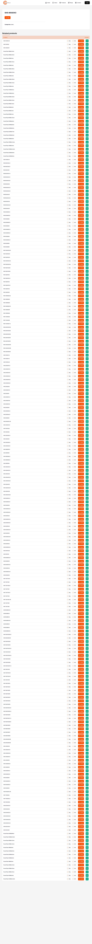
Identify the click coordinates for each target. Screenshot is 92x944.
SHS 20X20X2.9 (6, 379)
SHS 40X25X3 (6, 767)
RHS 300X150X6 (7, 351)
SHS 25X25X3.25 (7, 421)
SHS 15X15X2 (6, 44)
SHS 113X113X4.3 (7, 676)
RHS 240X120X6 (7, 341)
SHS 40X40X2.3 (6, 477)
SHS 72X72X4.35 (7, 599)
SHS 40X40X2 (6, 473)
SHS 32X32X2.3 (6, 435)
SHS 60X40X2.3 (6, 812)
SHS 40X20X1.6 (6, 749)
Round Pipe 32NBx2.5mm (8, 871)
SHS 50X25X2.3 (6, 781)
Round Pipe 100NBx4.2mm (9, 878)
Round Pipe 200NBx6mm (8, 156)
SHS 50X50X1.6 (6, 501)
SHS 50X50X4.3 (6, 529)
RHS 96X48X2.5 (6, 222)
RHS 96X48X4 (6, 236)
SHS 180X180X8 (6, 735)
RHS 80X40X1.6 (6, 177)
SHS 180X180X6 (6, 728)
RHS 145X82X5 (6, 309)
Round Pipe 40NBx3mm (8, 75)
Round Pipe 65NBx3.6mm (8, 100)
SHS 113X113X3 (6, 669)
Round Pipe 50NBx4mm (8, 86)
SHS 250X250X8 (7, 739)
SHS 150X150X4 (6, 700)
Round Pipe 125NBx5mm (8, 138)
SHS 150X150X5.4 (7, 711)
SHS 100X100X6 (6, 662)
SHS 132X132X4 (6, 686)
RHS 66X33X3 (6, 170)
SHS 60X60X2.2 (6, 547)
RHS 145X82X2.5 (7, 295)
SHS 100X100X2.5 (7, 634)
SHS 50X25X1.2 (6, 770)
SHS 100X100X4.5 (7, 655)
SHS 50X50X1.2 (6, 498)
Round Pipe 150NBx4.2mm (9, 149)
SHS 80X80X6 (6, 627)
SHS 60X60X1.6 (6, 540)
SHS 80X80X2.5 (6, 610)
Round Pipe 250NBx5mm (8, 128)
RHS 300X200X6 (7, 344)
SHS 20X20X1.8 (6, 372)
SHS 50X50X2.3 (6, 508)
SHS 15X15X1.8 (6, 40)
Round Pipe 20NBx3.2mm (8, 844)
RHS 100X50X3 (6, 253)
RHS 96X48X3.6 (6, 232)
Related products (9, 33)
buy (70, 40)
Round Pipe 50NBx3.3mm (8, 82)
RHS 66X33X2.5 (6, 166)
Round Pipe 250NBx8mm (8, 833)
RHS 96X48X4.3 (6, 239)
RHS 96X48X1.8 (6, 215)
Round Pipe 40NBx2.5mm (8, 72)
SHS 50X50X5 (6, 533)
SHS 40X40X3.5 (6, 487)
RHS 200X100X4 (7, 327)
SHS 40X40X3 (6, 484)
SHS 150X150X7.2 (7, 718)
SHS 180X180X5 (6, 725)
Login (87, 2)
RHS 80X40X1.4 (6, 173)
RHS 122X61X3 (6, 281)
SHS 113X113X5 (6, 679)
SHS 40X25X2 (6, 760)
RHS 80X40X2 (6, 184)
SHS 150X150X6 (6, 714)
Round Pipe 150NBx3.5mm (9, 837)
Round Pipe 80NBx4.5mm (8, 117)
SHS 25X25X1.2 (6, 390)
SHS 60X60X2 (6, 543)
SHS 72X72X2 (6, 582)
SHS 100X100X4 (6, 651)
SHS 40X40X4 (6, 491)
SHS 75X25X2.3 (6, 798)
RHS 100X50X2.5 (7, 250)
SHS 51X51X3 (6, 554)
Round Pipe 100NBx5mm (8, 89)
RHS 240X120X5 (7, 337)
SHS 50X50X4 (6, 526)
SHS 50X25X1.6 (6, 774)
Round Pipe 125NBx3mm (8, 145)
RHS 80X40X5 (6, 208)
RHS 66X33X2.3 (6, 163)
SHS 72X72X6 (6, 606)
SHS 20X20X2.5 (6, 383)
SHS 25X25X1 (6, 393)
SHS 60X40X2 (6, 809)
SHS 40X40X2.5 (6, 480)
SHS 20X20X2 (6, 386)
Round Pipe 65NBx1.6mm (8, 103)
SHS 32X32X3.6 (6, 445)
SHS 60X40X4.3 (6, 823)
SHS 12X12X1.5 (6, 358)
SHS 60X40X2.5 (6, 816)
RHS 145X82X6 (6, 313)
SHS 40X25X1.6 (6, 756)
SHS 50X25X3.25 (7, 791)
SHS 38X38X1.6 (6, 449)
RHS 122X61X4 (6, 288)
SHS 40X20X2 (6, 746)
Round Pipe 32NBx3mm (8, 65)
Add (8, 17)
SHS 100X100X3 (6, 644)
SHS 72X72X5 (6, 603)
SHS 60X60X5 (6, 575)
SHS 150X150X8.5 (7, 721)
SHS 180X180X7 (6, 732)
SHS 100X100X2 (6, 641)
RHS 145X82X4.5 (7, 306)
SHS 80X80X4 (6, 617)
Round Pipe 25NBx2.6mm (8, 54)
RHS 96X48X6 (6, 246)
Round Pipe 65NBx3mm (8, 110)
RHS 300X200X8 (7, 348)
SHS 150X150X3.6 (7, 707)
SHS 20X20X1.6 (6, 369)
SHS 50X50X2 (6, 505)
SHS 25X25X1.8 (6, 400)
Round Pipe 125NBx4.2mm (9, 142)
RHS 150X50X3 (6, 257)
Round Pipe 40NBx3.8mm (8, 79)
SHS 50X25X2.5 (6, 784)
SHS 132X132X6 (6, 693)
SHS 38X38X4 (6, 463)
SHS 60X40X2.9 (6, 819)
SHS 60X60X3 (6, 561)
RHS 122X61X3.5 (6, 285)
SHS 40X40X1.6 (6, 470)
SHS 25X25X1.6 (6, 404)
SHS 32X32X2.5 (6, 442)
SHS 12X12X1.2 (6, 355)
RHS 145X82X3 (6, 299)
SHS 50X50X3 (6, 515)
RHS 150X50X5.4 (7, 264)
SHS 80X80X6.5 (6, 631)
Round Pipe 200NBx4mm (8, 152)
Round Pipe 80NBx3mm (8, 114)
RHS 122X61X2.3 (6, 278)
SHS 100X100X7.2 (7, 665)
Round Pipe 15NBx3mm (8, 861)
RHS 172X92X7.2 (7, 323)
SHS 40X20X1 (6, 47)
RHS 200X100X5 (7, 330)
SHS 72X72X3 (6, 589)
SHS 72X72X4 (6, 596)
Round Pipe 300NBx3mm (8, 851)
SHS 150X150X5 (6, 704)
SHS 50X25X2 (6, 777)
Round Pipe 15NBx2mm (8, 847)
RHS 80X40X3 (6, 194)
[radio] (67, 40)
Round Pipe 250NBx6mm (8, 124)
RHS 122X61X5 (6, 292)
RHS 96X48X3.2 (6, 229)
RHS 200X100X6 (7, 334)
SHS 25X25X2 (6, 407)
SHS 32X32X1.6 (6, 425)
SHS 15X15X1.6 (6, 159)
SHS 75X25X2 (6, 795)
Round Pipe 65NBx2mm (8, 107)
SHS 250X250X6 (7, 742)
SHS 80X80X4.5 (6, 620)
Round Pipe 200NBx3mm (8, 135)
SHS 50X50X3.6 (6, 522)
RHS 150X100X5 (6, 267)
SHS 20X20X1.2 (6, 365)
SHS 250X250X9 (7, 638)
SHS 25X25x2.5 (6, 414)
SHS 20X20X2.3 (6, 376)
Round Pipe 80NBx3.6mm (8, 96)
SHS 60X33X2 (6, 830)
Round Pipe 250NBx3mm (8, 854)
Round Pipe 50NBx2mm (8, 875)
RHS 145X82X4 (6, 302)
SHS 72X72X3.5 (6, 592)
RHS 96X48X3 (6, 225)
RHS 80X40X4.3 (6, 205)
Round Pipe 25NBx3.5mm (8, 61)
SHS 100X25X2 (6, 802)
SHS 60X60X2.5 (6, 557)
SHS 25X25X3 (6, 418)
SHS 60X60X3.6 (6, 564)
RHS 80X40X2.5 (6, 191)
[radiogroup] (71, 41)
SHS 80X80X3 (6, 613)
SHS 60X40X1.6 (6, 805)
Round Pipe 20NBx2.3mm (8, 864)
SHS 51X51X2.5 (6, 550)
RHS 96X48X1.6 (6, 212)
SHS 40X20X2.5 (6, 753)
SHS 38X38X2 (6, 452)
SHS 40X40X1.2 (6, 466)
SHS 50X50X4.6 (6, 536)
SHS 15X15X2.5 (6, 362)
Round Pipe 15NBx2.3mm (8, 51)
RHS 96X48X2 (6, 218)
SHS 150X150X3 (6, 697)
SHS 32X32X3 (6, 438)
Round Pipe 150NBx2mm (8, 121)
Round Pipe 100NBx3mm (8, 93)
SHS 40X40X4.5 (7, 494)
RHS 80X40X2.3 (6, 187)
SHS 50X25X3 (6, 788)
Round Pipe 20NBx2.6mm (8, 868)
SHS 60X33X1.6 (6, 826)
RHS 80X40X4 (6, 201)
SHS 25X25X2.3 (6, 411)
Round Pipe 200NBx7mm (8, 131)
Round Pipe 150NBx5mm (8, 857)
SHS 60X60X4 (6, 568)
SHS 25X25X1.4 (6, 397)
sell (75, 40)
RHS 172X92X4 (6, 316)
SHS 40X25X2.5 (6, 763)
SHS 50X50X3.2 (6, 519)
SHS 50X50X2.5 (6, 512)
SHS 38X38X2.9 (6, 459)
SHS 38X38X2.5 (6, 456)
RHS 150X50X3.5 (7, 260)
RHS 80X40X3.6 (6, 198)
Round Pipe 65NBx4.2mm (8, 840)
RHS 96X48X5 (6, 243)
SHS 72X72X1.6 (6, 578)
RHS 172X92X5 (6, 320)
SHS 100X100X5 (6, 658)
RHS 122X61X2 (6, 274)
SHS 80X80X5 (6, 624)
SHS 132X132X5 (6, 690)
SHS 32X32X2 (6, 431)
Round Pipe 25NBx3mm (8, 58)
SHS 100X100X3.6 (7, 648)
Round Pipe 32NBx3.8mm (8, 68)
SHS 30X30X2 (6, 428)
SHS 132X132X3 (6, 683)
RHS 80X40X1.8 (6, 180)
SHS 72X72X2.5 (6, 585)
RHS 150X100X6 (6, 271)
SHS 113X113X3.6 (6, 672)
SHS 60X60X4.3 (6, 571)
